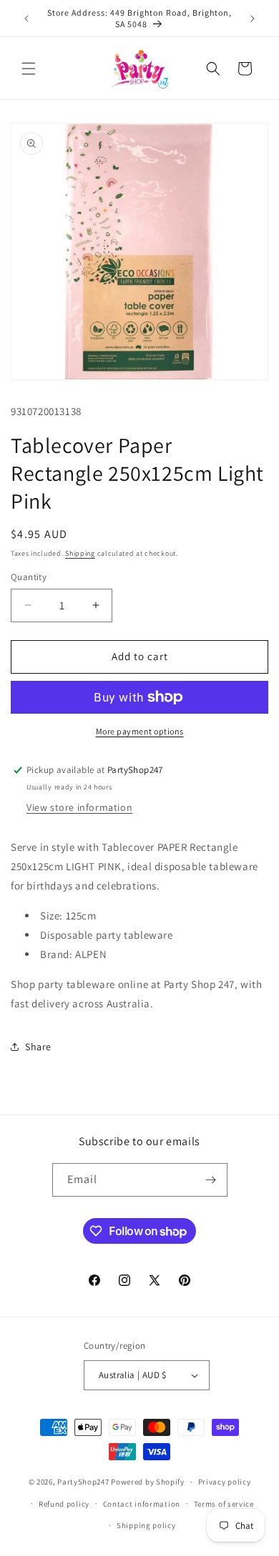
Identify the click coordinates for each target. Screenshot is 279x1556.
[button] (28, 68)
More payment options (140, 731)
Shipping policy (146, 1525)
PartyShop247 (83, 1482)
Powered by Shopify (148, 1482)
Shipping (80, 553)
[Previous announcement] (26, 18)
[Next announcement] (252, 18)
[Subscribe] (211, 1180)
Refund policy (64, 1504)
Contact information (141, 1504)
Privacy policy (224, 1482)
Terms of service (224, 1504)
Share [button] (38, 1046)
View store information (79, 807)
